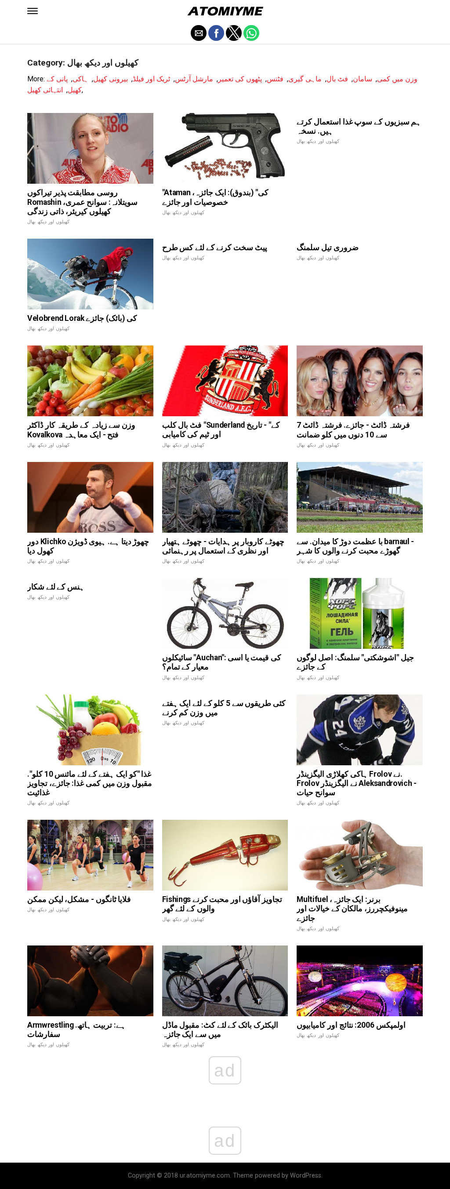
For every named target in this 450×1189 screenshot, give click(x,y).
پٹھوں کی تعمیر (240, 79)
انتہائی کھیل (45, 90)
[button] (32, 11)
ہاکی (80, 79)
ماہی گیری (305, 79)
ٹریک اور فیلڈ (151, 79)
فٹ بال (337, 79)
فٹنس (275, 79)
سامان (362, 79)
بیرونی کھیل (110, 79)
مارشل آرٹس (194, 79)
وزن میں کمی (397, 79)
